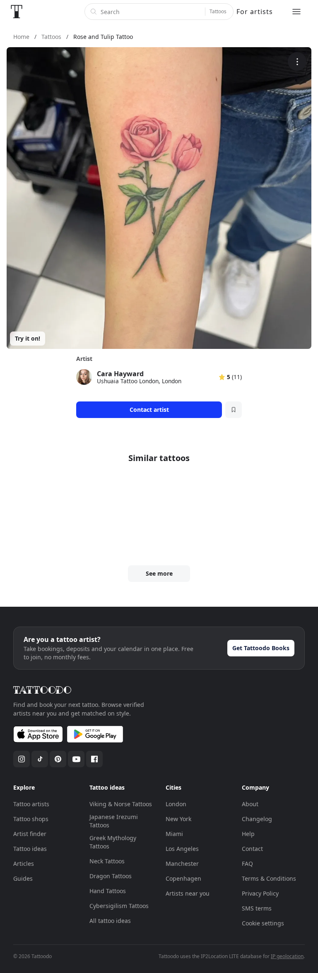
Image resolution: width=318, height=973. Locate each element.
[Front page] (16, 11)
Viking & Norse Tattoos (120, 804)
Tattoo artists (31, 804)
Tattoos (218, 11)
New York (178, 819)
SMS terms (257, 908)
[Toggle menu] (296, 11)
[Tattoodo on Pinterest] (58, 759)
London (176, 804)
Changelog (257, 819)
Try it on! (27, 338)
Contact (252, 849)
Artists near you (188, 893)
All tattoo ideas (110, 921)
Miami (174, 834)
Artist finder (29, 834)
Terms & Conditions (269, 878)
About (250, 804)
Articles (23, 863)
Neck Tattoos (107, 861)
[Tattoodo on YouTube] (76, 759)
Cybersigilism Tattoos (119, 906)
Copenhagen (183, 878)
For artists (254, 11)
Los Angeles (182, 849)
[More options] (297, 61)
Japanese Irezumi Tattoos (113, 821)
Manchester (182, 863)
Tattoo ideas (30, 849)
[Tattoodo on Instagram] (21, 759)
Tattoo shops (30, 819)
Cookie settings (263, 923)
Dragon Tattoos (110, 876)
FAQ (247, 863)
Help (248, 834)
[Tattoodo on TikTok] (39, 759)
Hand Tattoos (107, 891)
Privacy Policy (260, 893)
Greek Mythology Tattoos (112, 842)
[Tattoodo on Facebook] (94, 759)
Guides (23, 878)
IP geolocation (287, 956)
